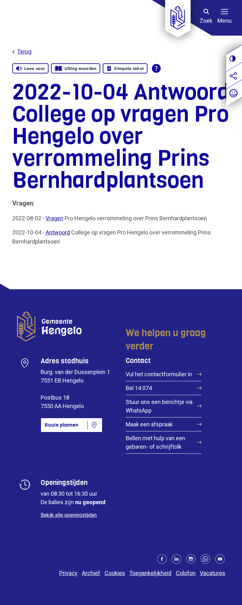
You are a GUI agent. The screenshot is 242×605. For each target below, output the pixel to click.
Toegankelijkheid (150, 573)
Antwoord (58, 232)
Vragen (54, 218)
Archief (91, 573)
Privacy (68, 573)
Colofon (186, 573)
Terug (24, 51)
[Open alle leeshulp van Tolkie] (156, 68)
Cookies (115, 573)
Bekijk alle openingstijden (69, 515)
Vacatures (212, 573)
